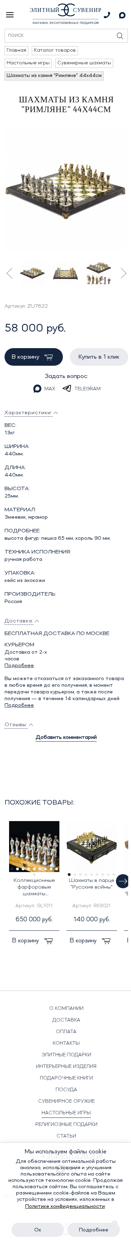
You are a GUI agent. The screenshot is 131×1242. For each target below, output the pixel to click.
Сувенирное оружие (66, 1101)
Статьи (66, 1136)
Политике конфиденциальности (65, 1206)
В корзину (26, 357)
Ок (37, 1230)
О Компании (66, 1008)
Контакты (66, 1043)
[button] (123, 881)
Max (49, 388)
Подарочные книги (66, 1078)
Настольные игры (66, 1112)
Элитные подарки (66, 1054)
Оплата (66, 1031)
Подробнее (19, 665)
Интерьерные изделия (66, 1066)
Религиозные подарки (66, 1124)
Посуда (66, 1089)
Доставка (66, 1020)
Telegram (87, 388)
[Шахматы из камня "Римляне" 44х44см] (65, 189)
